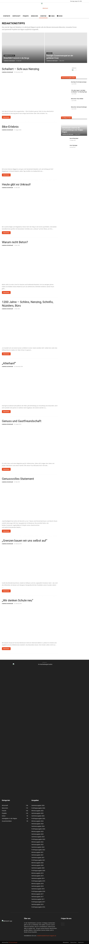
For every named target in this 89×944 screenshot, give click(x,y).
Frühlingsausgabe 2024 (38, 829)
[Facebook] (85, 1)
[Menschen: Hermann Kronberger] (65, 109)
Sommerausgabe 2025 (37, 816)
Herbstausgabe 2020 (37, 865)
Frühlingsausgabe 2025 (38, 818)
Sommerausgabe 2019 (37, 878)
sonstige (43, 16)
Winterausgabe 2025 (37, 810)
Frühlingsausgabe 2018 (38, 891)
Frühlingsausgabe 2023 (38, 839)
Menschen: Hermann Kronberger (79, 107)
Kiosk (60, 16)
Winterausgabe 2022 (37, 842)
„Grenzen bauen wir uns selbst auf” (24, 540)
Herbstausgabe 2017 (37, 896)
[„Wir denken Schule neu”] (30, 623)
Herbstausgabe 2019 (37, 876)
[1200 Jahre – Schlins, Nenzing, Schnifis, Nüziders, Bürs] (30, 328)
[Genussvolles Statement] (30, 501)
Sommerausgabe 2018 (37, 889)
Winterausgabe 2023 (37, 831)
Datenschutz (73, 942)
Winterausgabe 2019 (37, 873)
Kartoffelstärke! (74, 138)
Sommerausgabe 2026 (68, 77)
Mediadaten (66, 942)
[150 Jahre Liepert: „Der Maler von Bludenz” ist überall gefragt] (65, 93)
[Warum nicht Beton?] (30, 265)
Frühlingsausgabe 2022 (38, 850)
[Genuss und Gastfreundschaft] (30, 443)
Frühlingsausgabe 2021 (38, 860)
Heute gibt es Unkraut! (16, 184)
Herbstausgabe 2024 (37, 823)
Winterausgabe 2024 (37, 821)
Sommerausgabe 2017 (37, 899)
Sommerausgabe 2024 (37, 826)
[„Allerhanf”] (30, 386)
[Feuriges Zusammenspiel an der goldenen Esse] (66, 51)
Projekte (26, 16)
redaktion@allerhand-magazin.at (46, 935)
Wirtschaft (16, 16)
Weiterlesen (6, 117)
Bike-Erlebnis (10, 126)
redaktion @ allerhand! (9, 60)
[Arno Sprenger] (64, 147)
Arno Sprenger (73, 145)
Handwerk (49, 53)
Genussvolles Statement (18, 478)
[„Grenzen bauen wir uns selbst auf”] (30, 563)
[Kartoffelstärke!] (64, 140)
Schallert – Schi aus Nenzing (20, 69)
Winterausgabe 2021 (37, 852)
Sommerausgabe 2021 (9, 55)
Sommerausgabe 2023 (37, 836)
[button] (85, 16)
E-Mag (52, 16)
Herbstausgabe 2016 (37, 904)
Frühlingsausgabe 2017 (38, 902)
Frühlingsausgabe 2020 (38, 870)
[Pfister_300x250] (74, 71)
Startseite (6, 16)
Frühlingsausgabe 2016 (38, 907)
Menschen (34, 16)
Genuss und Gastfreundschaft (21, 421)
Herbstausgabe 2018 (37, 886)
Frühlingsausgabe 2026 (38, 808)
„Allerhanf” (9, 363)
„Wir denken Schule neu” (17, 600)
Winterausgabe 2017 (37, 894)
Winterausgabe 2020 (37, 863)
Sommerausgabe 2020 (37, 868)
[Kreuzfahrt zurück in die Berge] (23, 51)
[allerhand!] (44, 8)
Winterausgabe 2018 (37, 883)
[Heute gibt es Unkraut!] (30, 207)
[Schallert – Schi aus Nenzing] (30, 91)
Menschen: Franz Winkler (77, 98)
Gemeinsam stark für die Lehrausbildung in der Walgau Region (72, 130)
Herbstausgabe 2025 (37, 813)
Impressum (81, 942)
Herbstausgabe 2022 (37, 844)
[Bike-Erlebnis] (30, 149)
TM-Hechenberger (12, 942)
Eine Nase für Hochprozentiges (78, 82)
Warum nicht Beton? (15, 242)
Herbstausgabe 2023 (37, 834)
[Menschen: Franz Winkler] (65, 101)
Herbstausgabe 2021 (37, 855)
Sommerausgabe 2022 (37, 847)
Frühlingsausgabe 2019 (38, 881)
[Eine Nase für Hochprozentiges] (65, 84)
